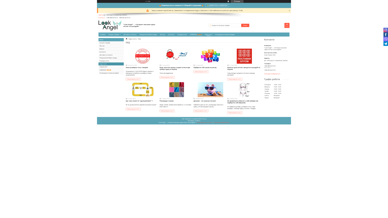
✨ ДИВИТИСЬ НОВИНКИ (217, 5)
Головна (102, 34)
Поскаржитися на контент (204, 122)
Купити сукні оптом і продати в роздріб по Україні (243, 68)
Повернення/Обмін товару (148, 34)
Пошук (245, 25)
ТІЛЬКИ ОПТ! (103, 67)
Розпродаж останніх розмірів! (225, 34)
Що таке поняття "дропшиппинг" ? (139, 101)
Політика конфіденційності (222, 122)
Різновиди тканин (167, 101)
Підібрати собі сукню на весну (205, 67)
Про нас (162, 34)
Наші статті (208, 34)
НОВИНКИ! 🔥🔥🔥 (196, 34)
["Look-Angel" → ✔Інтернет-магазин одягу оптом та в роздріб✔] (110, 25)
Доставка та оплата (129, 34)
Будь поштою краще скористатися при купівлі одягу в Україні (175, 68)
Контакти (171, 34)
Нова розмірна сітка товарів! (137, 67)
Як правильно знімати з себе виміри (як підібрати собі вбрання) (242, 102)
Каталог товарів (114, 34)
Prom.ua (204, 119)
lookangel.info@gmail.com (272, 74)
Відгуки (102, 49)
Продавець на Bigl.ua (194, 121)
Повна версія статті (133, 79)
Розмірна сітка (182, 34)
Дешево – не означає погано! (204, 101)
